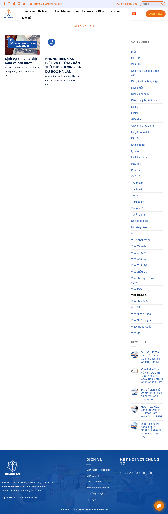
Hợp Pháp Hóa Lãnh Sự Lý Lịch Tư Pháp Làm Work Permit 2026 (151, 411)
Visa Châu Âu (139, 259)
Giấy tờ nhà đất (140, 132)
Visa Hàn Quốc (140, 301)
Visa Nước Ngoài (141, 314)
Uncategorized (139, 221)
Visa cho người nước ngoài (143, 280)
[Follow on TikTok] (14, 3)
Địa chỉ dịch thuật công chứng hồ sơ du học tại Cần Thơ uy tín (151, 394)
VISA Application (141, 240)
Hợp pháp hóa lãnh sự (98, 487)
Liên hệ (26, 17)
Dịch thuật (137, 87)
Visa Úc (135, 333)
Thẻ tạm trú (137, 183)
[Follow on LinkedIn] (19, 3)
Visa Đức (136, 288)
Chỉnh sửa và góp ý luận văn (145, 72)
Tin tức (135, 195)
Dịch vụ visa (92, 475)
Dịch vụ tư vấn (93, 481)
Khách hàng (62, 11)
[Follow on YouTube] (24, 3)
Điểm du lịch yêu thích (144, 100)
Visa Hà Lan (138, 295)
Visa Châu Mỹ (139, 265)
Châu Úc (136, 64)
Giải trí (135, 113)
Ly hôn (135, 151)
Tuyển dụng (114, 11)
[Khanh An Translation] (9, 14)
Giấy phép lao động (142, 125)
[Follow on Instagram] (9, 3)
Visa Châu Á (138, 252)
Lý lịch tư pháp (139, 157)
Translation (137, 202)
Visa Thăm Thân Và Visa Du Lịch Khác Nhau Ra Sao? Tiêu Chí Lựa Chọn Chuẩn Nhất (152, 376)
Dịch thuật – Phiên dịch (98, 469)
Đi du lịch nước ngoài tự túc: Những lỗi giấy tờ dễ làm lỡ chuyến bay (151, 430)
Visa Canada (138, 246)
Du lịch (135, 106)
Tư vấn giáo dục (94, 493)
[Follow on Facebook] (4, 3)
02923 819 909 (129, 4)
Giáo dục (136, 119)
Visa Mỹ (135, 307)
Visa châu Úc (139, 271)
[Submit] (162, 3)
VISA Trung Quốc (141, 326)
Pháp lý (135, 170)
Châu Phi (136, 58)
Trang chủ (28, 11)
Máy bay (136, 163)
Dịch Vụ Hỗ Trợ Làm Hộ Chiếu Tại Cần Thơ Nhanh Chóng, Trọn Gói (151, 357)
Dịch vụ (43, 11)
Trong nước (138, 208)
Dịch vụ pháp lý (140, 94)
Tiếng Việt (135, 14)
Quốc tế (135, 176)
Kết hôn (135, 138)
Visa (133, 233)
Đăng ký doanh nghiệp (144, 81)
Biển (133, 51)
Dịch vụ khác (93, 499)
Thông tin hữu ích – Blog (88, 11)
